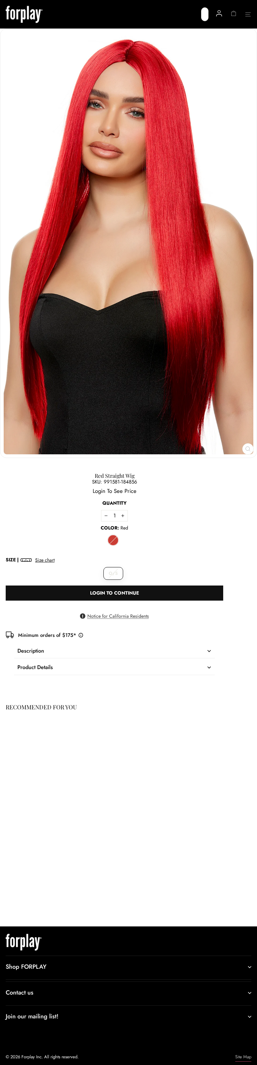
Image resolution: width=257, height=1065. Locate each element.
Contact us (19, 992)
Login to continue (114, 593)
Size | (30, 559)
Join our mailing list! (32, 1016)
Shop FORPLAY (26, 966)
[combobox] (204, 14)
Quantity (114, 503)
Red (113, 540)
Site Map (243, 1057)
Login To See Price (29, 897)
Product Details (35, 667)
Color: (114, 528)
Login (99, 491)
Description (30, 651)
